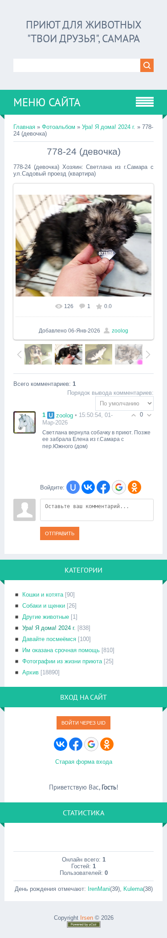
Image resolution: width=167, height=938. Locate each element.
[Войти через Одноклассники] (134, 487)
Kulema (133, 889)
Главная (24, 127)
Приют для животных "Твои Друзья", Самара (84, 31)
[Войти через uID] (73, 487)
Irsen (86, 917)
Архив (30, 672)
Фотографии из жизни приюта (62, 661)
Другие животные (45, 616)
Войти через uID (83, 723)
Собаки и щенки (43, 605)
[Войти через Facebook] (103, 487)
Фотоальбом (58, 127)
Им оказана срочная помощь (61, 650)
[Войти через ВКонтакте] (88, 487)
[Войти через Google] (119, 487)
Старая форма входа (83, 761)
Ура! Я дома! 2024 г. (108, 127)
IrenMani (99, 889)
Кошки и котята (42, 594)
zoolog (120, 331)
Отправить (59, 533)
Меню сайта (47, 102)
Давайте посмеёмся (49, 639)
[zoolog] (24, 421)
